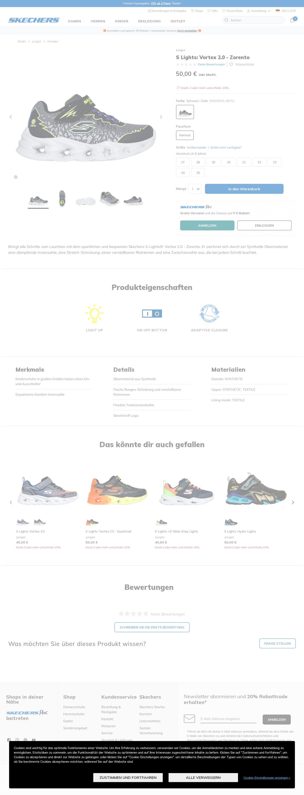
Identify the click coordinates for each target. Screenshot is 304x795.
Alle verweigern (203, 777)
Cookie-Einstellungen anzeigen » (266, 778)
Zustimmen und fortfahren (128, 777)
